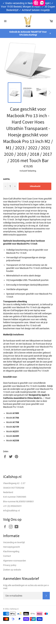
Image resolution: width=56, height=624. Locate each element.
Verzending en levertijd (14, 542)
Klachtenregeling (11, 551)
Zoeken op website (12, 569)
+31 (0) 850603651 (12, 506)
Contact (7, 556)
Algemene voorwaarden (14, 560)
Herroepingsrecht (11, 547)
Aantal (6, 179)
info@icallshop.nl (11, 510)
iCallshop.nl (14, 609)
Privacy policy (9, 565)
